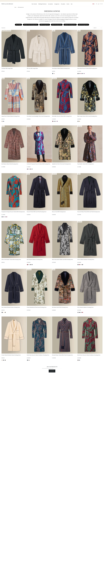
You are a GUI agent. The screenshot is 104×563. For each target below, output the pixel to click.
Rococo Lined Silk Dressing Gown (59, 211)
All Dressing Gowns (21, 7)
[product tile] (14, 48)
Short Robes (18, 24)
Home (15, 7)
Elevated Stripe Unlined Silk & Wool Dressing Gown (62, 355)
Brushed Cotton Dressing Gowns (30, 24)
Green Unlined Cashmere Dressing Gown (85, 259)
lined (67, 19)
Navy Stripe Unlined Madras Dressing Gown (61, 68)
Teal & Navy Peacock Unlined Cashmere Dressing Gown (38, 355)
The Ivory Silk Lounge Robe (32, 68)
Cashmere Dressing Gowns (70, 24)
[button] (96, 3)
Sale (71, 3)
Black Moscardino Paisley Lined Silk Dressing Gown (62, 259)
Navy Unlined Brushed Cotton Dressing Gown (11, 307)
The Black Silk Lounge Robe (7, 68)
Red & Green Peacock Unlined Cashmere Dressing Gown (88, 355)
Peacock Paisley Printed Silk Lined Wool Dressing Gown (88, 211)
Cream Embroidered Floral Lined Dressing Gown (36, 307)
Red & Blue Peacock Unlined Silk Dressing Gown (62, 116)
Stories (68, 3)
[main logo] (7, 4)
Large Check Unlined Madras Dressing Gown (11, 116)
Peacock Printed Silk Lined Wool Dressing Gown (36, 211)
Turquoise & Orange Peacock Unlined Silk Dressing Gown (13, 211)
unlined (62, 19)
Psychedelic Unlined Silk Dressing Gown (85, 163)
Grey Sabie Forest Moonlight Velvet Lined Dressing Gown (38, 116)
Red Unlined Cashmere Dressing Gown (35, 259)
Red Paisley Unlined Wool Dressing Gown (10, 163)
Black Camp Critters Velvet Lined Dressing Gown (87, 116)
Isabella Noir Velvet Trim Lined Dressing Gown (61, 163)
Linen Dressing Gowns (83, 24)
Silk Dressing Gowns (44, 24)
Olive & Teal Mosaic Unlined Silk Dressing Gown (11, 259)
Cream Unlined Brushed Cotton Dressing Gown (11, 355)
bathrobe (47, 20)
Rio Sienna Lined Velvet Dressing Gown (60, 307)
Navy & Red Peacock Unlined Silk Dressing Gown (87, 68)
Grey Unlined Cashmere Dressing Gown (85, 307)
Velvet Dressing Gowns (56, 24)
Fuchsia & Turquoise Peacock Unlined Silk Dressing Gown (38, 163)
